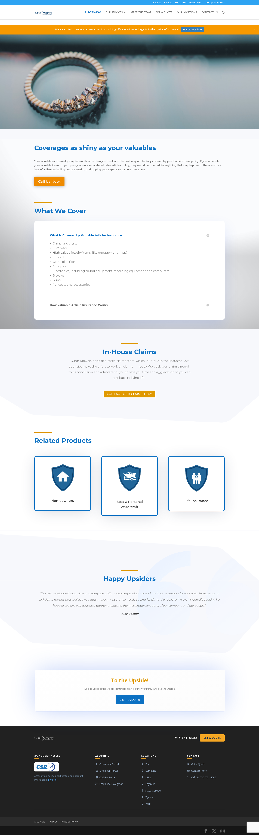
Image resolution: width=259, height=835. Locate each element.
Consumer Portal (109, 764)
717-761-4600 (93, 12)
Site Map (39, 821)
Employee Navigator (111, 784)
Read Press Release (192, 29)
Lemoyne (150, 770)
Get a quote (130, 699)
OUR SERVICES (114, 12)
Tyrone (149, 797)
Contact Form (199, 770)
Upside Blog (195, 3)
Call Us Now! (49, 181)
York (147, 803)
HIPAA (53, 821)
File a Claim (180, 3)
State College (153, 790)
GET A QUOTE (164, 12)
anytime (52, 779)
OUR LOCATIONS (187, 12)
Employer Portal (108, 770)
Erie (147, 764)
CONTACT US (210, 12)
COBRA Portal (107, 777)
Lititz (148, 777)
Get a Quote (212, 737)
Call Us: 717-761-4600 (203, 777)
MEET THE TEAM (141, 12)
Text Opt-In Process (214, 3)
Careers (168, 3)
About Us (156, 3)
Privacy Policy (69, 821)
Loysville (150, 784)
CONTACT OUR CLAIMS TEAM (129, 394)
